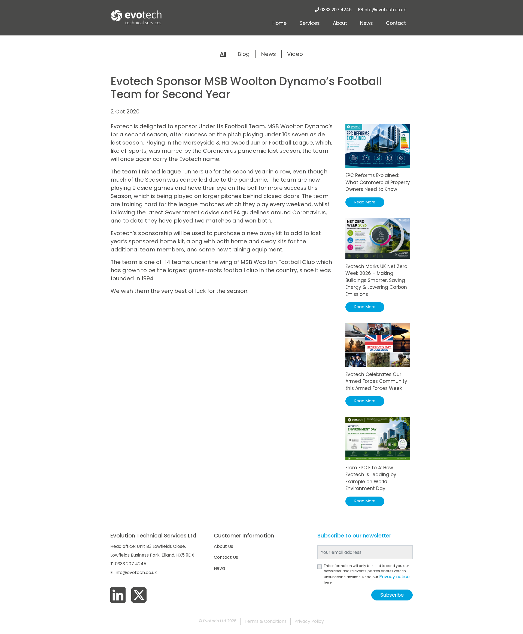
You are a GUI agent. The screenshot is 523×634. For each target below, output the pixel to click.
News (366, 23)
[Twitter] (139, 595)
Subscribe (392, 595)
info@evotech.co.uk (385, 10)
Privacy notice (394, 576)
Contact (396, 23)
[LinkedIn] (118, 595)
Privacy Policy (309, 621)
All (223, 54)
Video (295, 54)
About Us (223, 546)
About (340, 23)
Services (310, 23)
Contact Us (226, 557)
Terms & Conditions (266, 621)
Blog (244, 54)
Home (279, 23)
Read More (364, 202)
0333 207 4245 (336, 10)
